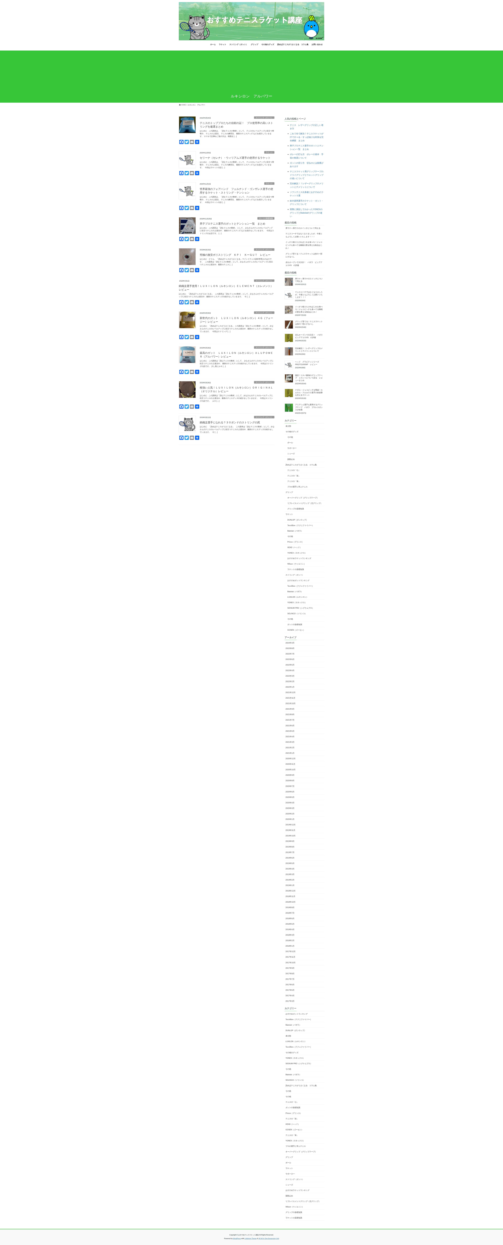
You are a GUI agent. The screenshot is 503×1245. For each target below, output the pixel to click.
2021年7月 (290, 720)
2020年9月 (290, 775)
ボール (290, 443)
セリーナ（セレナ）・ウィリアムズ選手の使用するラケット (235, 157)
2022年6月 (290, 659)
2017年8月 (290, 974)
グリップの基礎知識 (295, 509)
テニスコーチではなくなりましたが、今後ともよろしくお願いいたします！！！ (304, 235)
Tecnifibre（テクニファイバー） (300, 525)
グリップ (289, 492)
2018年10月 (291, 902)
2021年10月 (291, 703)
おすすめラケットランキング (299, 558)
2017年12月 (291, 951)
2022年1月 (290, 687)
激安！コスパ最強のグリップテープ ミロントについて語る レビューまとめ (309, 377)
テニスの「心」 (293, 470)
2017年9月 (290, 968)
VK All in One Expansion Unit (268, 1239)
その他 (290, 437)
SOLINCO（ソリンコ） (297, 613)
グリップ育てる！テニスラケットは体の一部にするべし (304, 255)
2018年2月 (290, 940)
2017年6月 (290, 985)
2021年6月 (290, 726)
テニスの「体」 (293, 481)
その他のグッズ (292, 432)
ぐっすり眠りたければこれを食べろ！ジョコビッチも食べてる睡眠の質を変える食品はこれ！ (304, 245)
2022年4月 (290, 670)
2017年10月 (291, 963)
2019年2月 (290, 880)
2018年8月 (290, 907)
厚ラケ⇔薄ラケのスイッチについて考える (303, 228)
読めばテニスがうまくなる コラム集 (301, 465)
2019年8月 (290, 847)
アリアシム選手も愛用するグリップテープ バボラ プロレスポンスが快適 (309, 407)
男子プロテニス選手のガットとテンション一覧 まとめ (232, 223)
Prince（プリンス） (295, 542)
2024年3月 (290, 643)
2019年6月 (290, 858)
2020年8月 (290, 780)
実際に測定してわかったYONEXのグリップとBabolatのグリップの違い (306, 212)
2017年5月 (290, 990)
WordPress (237, 1239)
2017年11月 (290, 957)
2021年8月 (290, 714)
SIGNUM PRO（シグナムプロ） (300, 608)
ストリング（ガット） (264, 118)
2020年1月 (290, 819)
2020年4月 (290, 803)
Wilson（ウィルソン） (296, 564)
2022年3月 (290, 676)
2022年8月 (290, 648)
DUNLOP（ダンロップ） (297, 520)
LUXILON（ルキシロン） (297, 597)
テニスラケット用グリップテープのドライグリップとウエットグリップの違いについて (306, 175)
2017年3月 (290, 1001)
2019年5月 (290, 863)
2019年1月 (290, 885)
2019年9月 (290, 841)
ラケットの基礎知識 (295, 569)
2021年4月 (290, 737)
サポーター (292, 448)
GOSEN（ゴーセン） (296, 630)
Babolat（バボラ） (295, 531)
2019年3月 (290, 874)
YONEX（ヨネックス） (297, 553)
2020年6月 (290, 792)
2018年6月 (290, 918)
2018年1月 (290, 946)
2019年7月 (290, 852)
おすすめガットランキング (298, 580)
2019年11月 (290, 830)
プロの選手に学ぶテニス (297, 487)
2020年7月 (290, 786)
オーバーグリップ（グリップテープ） (303, 498)
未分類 (288, 426)
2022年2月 (290, 681)
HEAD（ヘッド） (294, 547)
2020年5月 (290, 797)
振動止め (291, 459)
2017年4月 (290, 996)
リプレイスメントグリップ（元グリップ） (304, 503)
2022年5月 (290, 665)
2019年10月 (291, 836)
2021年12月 (291, 692)
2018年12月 (291, 891)
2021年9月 (290, 709)
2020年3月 (290, 808)
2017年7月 (290, 979)
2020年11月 (290, 764)
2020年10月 (291, 770)
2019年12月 (291, 825)
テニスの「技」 (293, 476)
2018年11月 (290, 896)
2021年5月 (290, 731)
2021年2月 (290, 748)
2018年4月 (290, 929)
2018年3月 (290, 935)
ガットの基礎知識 (266, 218)
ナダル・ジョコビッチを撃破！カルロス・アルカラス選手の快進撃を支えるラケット (309, 392)
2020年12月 (291, 759)
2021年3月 (290, 742)
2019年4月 (290, 869)
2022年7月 (290, 654)
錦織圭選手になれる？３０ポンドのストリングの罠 (230, 422)
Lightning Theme (251, 1239)
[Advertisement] (251, 70)
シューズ (291, 454)
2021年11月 (290, 698)
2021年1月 (290, 753)
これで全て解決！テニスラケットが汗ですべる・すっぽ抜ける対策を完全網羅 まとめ (306, 137)
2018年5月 (290, 924)
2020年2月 (290, 814)
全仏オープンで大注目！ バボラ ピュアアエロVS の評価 (304, 263)
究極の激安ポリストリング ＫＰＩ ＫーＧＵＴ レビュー (235, 254)
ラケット (269, 152)
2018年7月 (290, 913)
